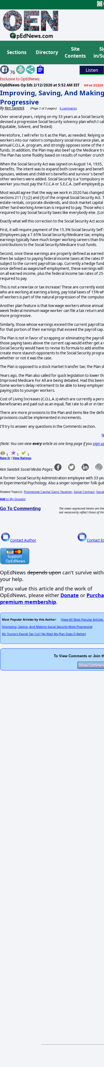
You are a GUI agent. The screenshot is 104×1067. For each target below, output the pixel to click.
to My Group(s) (13, 499)
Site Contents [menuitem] (75, 52)
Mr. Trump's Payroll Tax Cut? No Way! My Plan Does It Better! (44, 634)
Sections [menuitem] (16, 52)
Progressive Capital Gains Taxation (48, 492)
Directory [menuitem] (46, 52)
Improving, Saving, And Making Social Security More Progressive (47, 627)
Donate (69, 595)
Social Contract (84, 492)
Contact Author (23, 540)
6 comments (68, 108)
